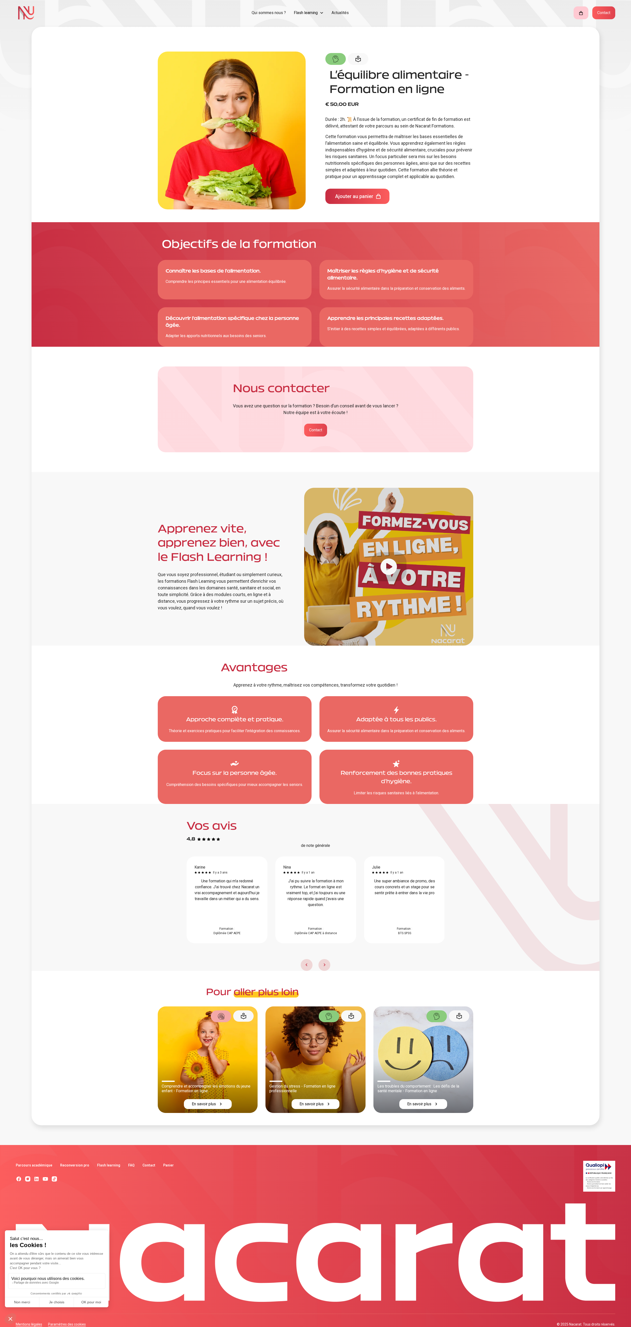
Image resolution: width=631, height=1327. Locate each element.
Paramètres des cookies (67, 1324)
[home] (92, 13)
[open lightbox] (388, 567)
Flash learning (108, 1165)
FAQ (131, 1165)
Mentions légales (29, 1324)
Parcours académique (34, 1165)
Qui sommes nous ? (269, 12)
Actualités (340, 12)
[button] (309, 13)
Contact (603, 12)
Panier (168, 1165)
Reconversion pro (74, 1165)
